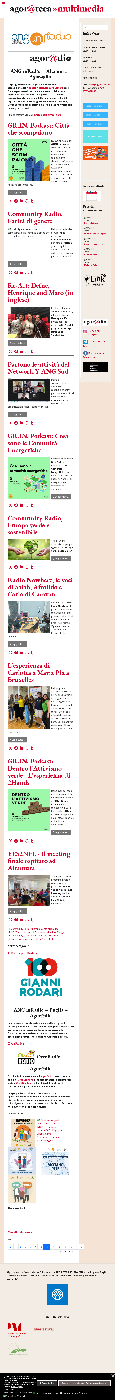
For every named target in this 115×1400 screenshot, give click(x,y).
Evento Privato (91, 223)
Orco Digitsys (25, 1079)
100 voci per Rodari (22, 953)
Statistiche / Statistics (16, 1396)
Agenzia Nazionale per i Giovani (45, 87)
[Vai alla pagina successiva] (76, 1247)
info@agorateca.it (99, 84)
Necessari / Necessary (47, 1393)
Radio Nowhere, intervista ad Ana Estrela (32, 939)
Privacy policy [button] (10, 1389)
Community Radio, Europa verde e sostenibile (35, 525)
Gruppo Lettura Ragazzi (95, 233)
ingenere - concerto (93, 244)
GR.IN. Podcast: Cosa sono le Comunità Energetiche (38, 442)
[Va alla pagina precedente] (16, 1247)
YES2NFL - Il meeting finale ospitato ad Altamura (39, 860)
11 (46, 1246)
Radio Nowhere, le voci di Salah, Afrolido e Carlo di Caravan (40, 586)
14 (64, 1246)
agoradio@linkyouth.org (47, 114)
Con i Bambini (24, 1083)
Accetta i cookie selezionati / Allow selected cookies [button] (84, 1383)
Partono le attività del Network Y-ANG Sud (38, 368)
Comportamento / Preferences (77, 1393)
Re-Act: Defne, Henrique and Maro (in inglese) (40, 292)
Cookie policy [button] (17, 1387)
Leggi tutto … (18, 192)
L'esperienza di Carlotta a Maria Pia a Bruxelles (38, 672)
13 (58, 1246)
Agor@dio (46, 1076)
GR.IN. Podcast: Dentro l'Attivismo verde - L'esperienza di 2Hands (39, 772)
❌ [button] (113, 1376)
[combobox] (95, 27)
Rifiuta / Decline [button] (47, 1383)
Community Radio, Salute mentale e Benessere (35, 935)
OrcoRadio (16, 1043)
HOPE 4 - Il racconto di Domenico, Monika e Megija (37, 932)
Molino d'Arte (90, 254)
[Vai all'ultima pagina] (81, 1247)
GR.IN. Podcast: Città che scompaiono (39, 129)
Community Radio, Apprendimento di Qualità (34, 928)
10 (40, 1246)
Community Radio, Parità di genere (35, 217)
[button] (10, 201)
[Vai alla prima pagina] (11, 1247)
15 (70, 1246)
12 (52, 1246)
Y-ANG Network (20, 1232)
